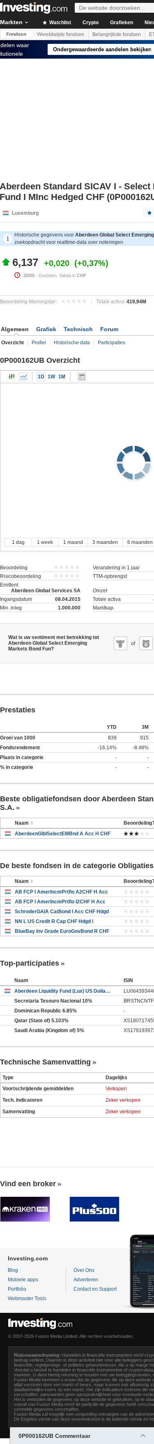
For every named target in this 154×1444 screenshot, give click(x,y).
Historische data (72, 343)
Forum (109, 329)
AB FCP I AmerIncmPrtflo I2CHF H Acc (60, 902)
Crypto (91, 22)
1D (41, 377)
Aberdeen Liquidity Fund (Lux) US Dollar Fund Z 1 (62, 991)
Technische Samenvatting (45, 1062)
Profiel (39, 343)
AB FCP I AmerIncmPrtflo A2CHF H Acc (61, 892)
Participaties (111, 343)
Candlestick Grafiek (11, 376)
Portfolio (17, 1289)
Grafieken (121, 22)
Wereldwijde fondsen (60, 34)
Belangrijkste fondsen (116, 34)
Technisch (78, 329)
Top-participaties (29, 963)
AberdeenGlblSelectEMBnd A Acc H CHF (62, 834)
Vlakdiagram (23, 376)
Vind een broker (28, 1184)
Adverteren (86, 1280)
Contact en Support (95, 1289)
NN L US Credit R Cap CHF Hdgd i (54, 921)
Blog (13, 1270)
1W (51, 377)
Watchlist (59, 22)
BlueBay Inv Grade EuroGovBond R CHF (62, 931)
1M (61, 377)
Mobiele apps (23, 1280)
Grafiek (46, 329)
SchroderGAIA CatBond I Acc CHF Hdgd (62, 911)
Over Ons (84, 1270)
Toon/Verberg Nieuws (81, 376)
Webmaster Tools (27, 1298)
